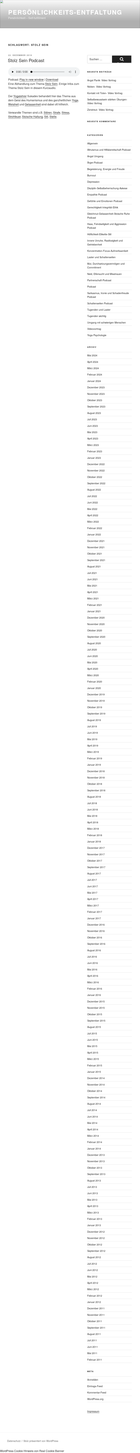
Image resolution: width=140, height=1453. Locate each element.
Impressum (93, 1411)
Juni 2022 (92, 502)
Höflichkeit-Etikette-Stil (99, 234)
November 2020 (96, 624)
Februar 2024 (94, 374)
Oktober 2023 (94, 400)
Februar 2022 (94, 528)
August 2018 (94, 796)
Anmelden (92, 1379)
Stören (48, 112)
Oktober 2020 (94, 630)
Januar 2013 (94, 1225)
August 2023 (94, 413)
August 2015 (94, 1027)
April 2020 (92, 668)
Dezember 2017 (96, 847)
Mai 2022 (92, 509)
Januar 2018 (94, 841)
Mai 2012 (92, 1276)
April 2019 (92, 745)
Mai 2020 (92, 662)
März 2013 (93, 1212)
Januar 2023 (94, 457)
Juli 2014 (92, 1110)
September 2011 (96, 1327)
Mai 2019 (92, 739)
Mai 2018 (92, 816)
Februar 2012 (94, 1295)
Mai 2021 (92, 585)
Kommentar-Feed (96, 1392)
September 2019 (96, 713)
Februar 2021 (94, 605)
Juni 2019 (92, 732)
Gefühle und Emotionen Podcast (104, 201)
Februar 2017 (94, 911)
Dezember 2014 (96, 1078)
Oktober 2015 (94, 1014)
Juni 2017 (92, 886)
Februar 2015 (94, 1065)
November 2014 (96, 1084)
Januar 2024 (94, 381)
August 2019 (94, 720)
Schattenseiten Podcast (100, 303)
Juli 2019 (92, 726)
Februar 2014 (94, 1142)
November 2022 (96, 470)
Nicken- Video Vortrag (99, 86)
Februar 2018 (94, 835)
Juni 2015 (92, 1039)
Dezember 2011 (96, 1308)
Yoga (75, 100)
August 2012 (94, 1257)
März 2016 (93, 982)
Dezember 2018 (96, 771)
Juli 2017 (92, 879)
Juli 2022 (92, 496)
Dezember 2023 (96, 387)
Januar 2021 (94, 611)
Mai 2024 (92, 355)
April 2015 (92, 1052)
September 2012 (96, 1251)
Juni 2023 (92, 425)
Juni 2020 (92, 656)
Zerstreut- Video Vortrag (100, 109)
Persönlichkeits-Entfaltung (65, 12)
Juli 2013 (92, 1187)
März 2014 (93, 1135)
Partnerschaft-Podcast (99, 280)
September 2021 (96, 560)
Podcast (91, 286)
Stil (46, 117)
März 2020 (93, 675)
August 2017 (94, 873)
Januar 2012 (94, 1302)
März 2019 (93, 752)
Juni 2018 (92, 809)
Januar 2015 (94, 1071)
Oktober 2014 (94, 1091)
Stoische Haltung (32, 117)
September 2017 (96, 867)
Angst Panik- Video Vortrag (101, 80)
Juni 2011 (92, 1346)
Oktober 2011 (94, 1321)
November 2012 (96, 1238)
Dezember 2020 (96, 617)
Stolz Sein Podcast (26, 60)
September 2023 (96, 406)
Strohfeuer (14, 117)
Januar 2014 (94, 1148)
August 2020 (94, 643)
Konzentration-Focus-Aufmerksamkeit (107, 250)
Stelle (53, 117)
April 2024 (92, 362)
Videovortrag (94, 328)
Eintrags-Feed (95, 1386)
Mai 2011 (92, 1353)
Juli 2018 (92, 803)
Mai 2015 (92, 1046)
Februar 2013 (94, 1219)
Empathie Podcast (97, 194)
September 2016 (96, 943)
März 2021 (93, 598)
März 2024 (93, 368)
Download (52, 79)
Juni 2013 (92, 1193)
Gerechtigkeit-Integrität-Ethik (102, 207)
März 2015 (93, 1059)
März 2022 (93, 521)
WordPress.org (95, 1399)
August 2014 (94, 1103)
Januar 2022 (94, 534)
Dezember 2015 (96, 1001)
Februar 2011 (94, 1359)
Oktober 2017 (94, 860)
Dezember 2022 (96, 464)
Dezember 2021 (96, 541)
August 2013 (94, 1180)
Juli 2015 (92, 1033)
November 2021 (96, 547)
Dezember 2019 (96, 694)
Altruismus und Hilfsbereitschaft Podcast (109, 149)
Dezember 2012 (96, 1231)
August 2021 (94, 566)
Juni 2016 (92, 963)
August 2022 (94, 489)
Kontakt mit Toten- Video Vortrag (104, 93)
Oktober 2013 (94, 1167)
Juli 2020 (92, 649)
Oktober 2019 (94, 707)
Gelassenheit (33, 104)
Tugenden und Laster (98, 309)
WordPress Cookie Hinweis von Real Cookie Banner (32, 1451)
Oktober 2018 (94, 784)
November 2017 (96, 854)
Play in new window (31, 79)
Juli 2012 (92, 1263)
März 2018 (93, 828)
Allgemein (92, 143)
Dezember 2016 (96, 924)
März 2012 (93, 1289)
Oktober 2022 (94, 477)
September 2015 (96, 1020)
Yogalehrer (20, 96)
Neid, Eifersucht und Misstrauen (104, 274)
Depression (93, 181)
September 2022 (96, 483)
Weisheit (13, 104)
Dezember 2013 (96, 1155)
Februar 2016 (94, 988)
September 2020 (96, 636)
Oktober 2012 (94, 1244)
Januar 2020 (94, 688)
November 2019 (96, 700)
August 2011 (94, 1334)
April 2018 (92, 822)
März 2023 (93, 445)
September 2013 (96, 1174)
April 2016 (92, 975)
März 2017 (93, 905)
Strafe (56, 112)
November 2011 (96, 1314)
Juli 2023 (92, 419)
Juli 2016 (92, 956)
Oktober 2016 (94, 937)
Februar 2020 (94, 681)
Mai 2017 (92, 892)
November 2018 (96, 777)
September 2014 (96, 1097)
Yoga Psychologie (96, 335)
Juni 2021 (92, 579)
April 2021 (92, 592)
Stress (65, 112)
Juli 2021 (92, 573)
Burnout (91, 175)
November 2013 (96, 1161)
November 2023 (96, 393)
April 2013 (92, 1206)
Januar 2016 (94, 995)
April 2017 (92, 899)
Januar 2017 (94, 918)
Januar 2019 (94, 764)
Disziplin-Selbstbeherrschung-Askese (107, 188)
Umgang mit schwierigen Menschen (106, 322)
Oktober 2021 (94, 553)
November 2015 (96, 1007)
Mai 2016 (92, 969)
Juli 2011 (92, 1340)
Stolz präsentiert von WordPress (40, 1441)
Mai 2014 (92, 1123)
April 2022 (92, 515)
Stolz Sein (51, 84)
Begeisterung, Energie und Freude (106, 169)
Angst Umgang (95, 156)
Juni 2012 (92, 1270)
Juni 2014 (92, 1116)
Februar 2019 (94, 758)
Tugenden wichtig (96, 316)
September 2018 (96, 790)
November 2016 (96, 931)
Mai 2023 (92, 432)
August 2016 (94, 950)
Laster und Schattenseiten (101, 257)
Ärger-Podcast (95, 162)
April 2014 (92, 1129)
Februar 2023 (94, 451)
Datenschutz (14, 1441)
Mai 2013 (92, 1199)
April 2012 (92, 1283)
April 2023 (92, 438)
